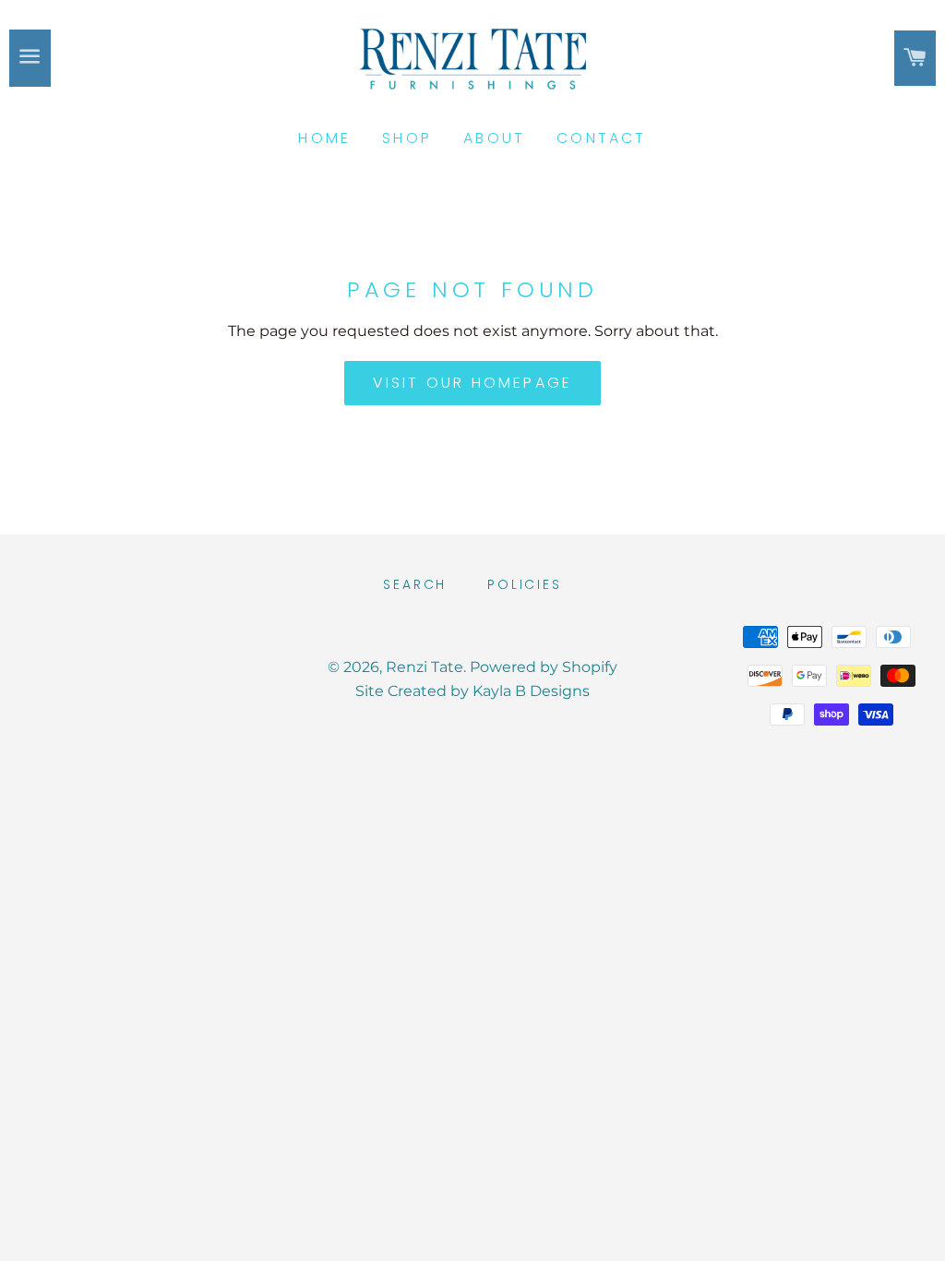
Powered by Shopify (543, 667)
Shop (407, 138)
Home (324, 138)
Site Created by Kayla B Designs (472, 691)
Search (415, 584)
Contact (601, 138)
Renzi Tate (424, 667)
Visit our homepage (473, 382)
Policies (524, 584)
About (494, 138)
